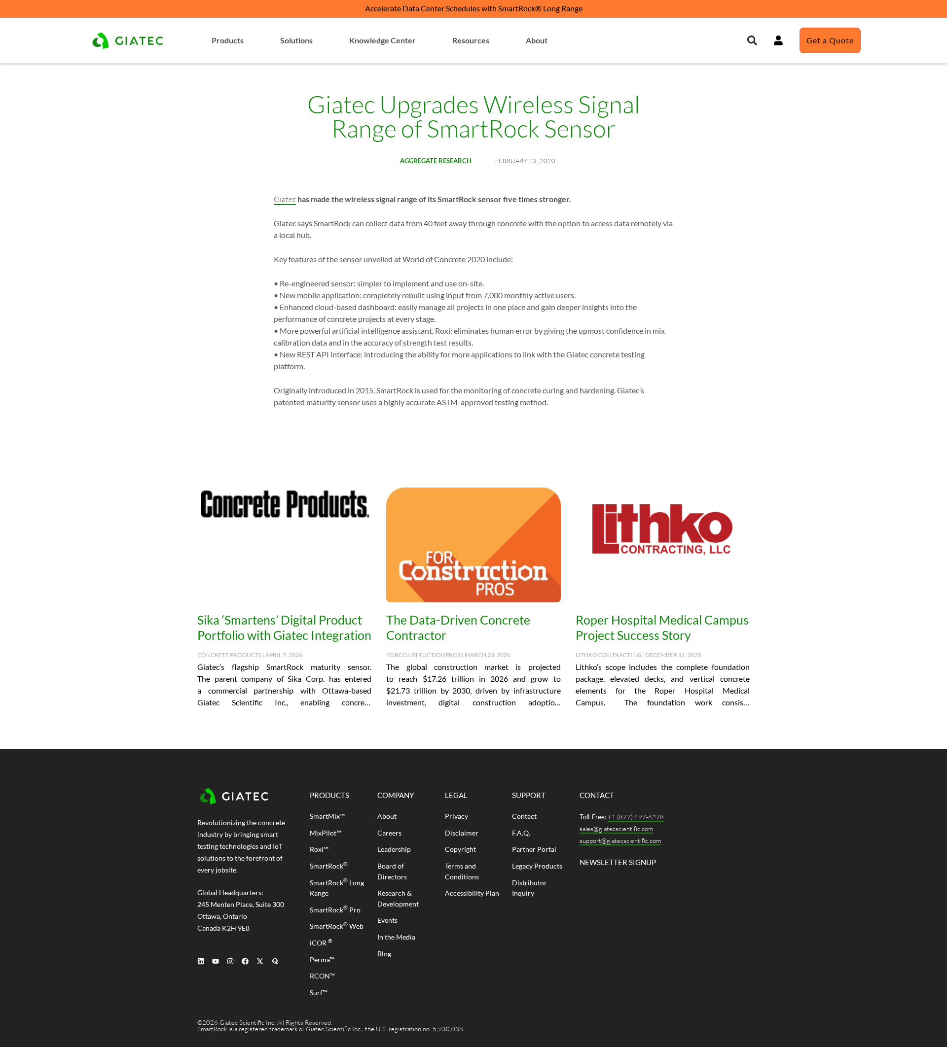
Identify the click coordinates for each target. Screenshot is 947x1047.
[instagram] (230, 961)
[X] (260, 961)
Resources (470, 40)
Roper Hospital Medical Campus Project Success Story (662, 627)
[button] (752, 40)
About (536, 40)
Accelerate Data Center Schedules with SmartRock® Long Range (474, 8)
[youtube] (215, 961)
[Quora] (275, 961)
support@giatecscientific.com (620, 840)
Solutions (296, 40)
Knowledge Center (382, 40)
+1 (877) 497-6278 (636, 817)
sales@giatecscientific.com (616, 829)
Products (228, 40)
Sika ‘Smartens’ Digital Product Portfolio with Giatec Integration (284, 627)
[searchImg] (778, 40)
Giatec (285, 199)
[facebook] (245, 961)
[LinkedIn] (200, 961)
